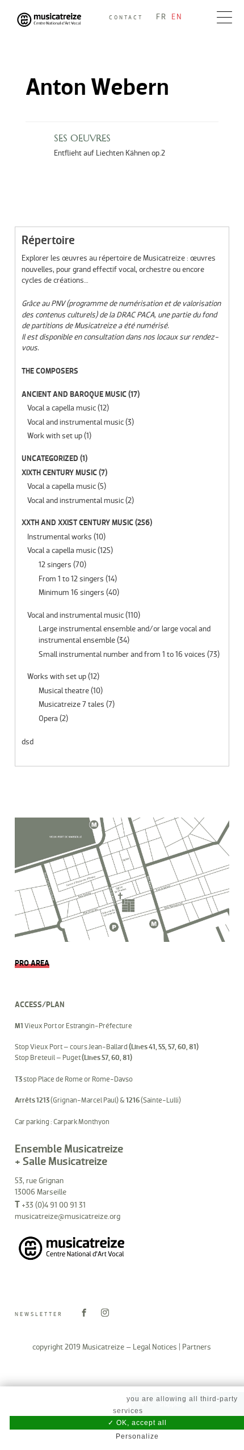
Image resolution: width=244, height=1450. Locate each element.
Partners (196, 1347)
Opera (48, 718)
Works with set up (56, 676)
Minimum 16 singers (71, 592)
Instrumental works (59, 537)
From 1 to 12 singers (71, 579)
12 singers (55, 564)
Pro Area (32, 963)
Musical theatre (64, 690)
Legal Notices (155, 1347)
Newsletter (39, 1314)
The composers (50, 371)
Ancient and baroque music (74, 394)
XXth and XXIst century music (77, 522)
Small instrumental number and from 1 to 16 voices (122, 654)
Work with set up (54, 436)
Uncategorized (50, 458)
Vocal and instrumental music (75, 422)
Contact (126, 17)
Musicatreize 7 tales (71, 704)
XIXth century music (59, 472)
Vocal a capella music (61, 408)
